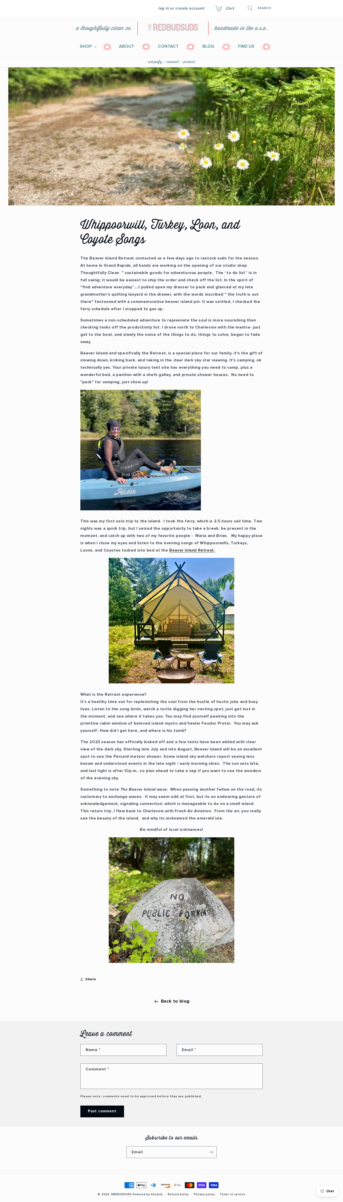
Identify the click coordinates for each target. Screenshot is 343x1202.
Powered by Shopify (148, 1194)
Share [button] (90, 979)
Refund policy (178, 1194)
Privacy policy (204, 1194)
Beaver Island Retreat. (192, 550)
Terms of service (232, 1194)
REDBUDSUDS (121, 1194)
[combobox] (276, 8)
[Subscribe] (210, 1152)
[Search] (250, 8)
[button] (224, 8)
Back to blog (175, 1001)
